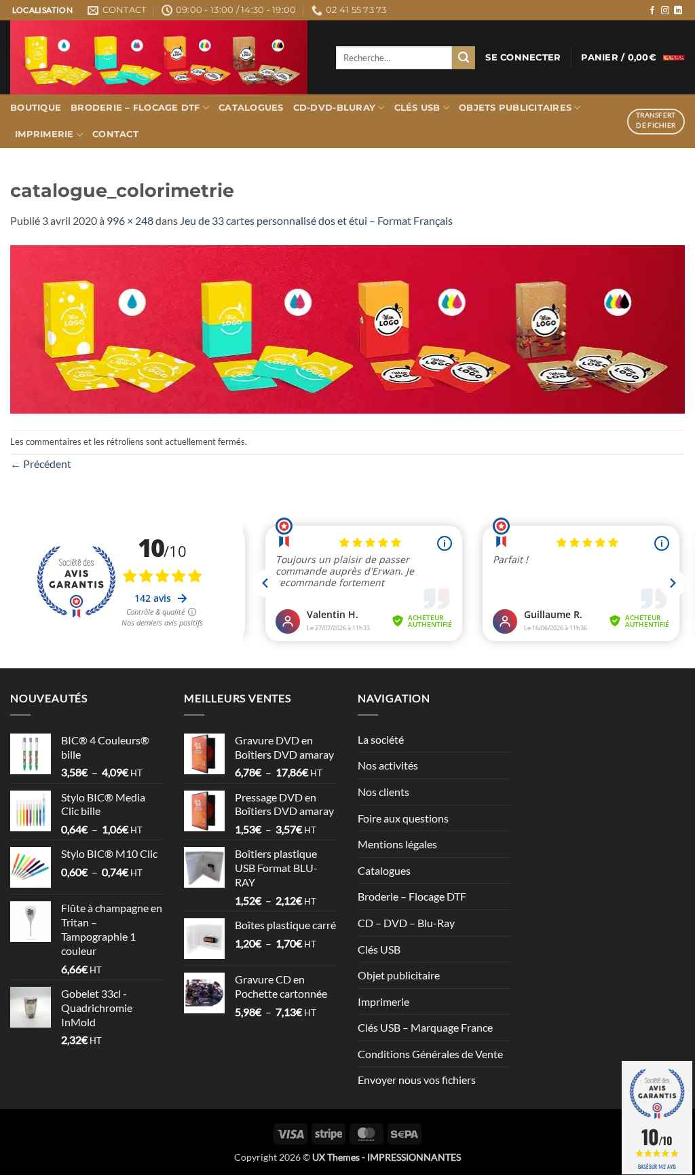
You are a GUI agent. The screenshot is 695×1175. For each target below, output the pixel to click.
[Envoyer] (463, 57)
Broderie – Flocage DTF (135, 108)
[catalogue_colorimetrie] (347, 327)
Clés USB (417, 108)
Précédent (40, 463)
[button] (523, 57)
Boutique (35, 108)
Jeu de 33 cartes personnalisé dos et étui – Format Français (316, 220)
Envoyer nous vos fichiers (417, 1079)
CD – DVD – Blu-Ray (406, 922)
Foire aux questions (403, 818)
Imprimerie (44, 134)
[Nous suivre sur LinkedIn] (678, 11)
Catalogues (251, 108)
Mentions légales (397, 843)
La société (381, 739)
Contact (115, 134)
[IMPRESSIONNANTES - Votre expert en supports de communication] (163, 57)
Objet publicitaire (399, 975)
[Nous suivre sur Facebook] (652, 11)
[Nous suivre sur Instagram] (665, 11)
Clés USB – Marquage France (425, 1027)
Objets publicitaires (515, 108)
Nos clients (383, 791)
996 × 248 (130, 220)
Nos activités (388, 765)
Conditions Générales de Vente (430, 1053)
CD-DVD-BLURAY (334, 108)
